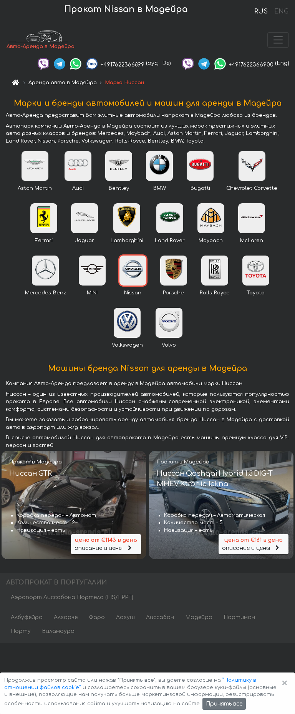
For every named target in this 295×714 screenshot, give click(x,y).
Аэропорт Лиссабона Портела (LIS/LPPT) (72, 597)
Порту (21, 631)
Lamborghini (127, 240)
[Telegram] (59, 63)
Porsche (173, 293)
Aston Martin (35, 188)
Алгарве (66, 617)
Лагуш (125, 617)
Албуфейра (27, 617)
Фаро (97, 617)
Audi (78, 188)
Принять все (224, 704)
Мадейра (198, 617)
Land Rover (170, 240)
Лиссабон (160, 617)
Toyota (256, 293)
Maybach (211, 240)
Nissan (132, 293)
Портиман (239, 617)
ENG (281, 11)
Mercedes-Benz (45, 293)
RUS (261, 11)
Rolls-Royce (215, 293)
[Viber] (43, 63)
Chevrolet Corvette (251, 188)
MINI (92, 293)
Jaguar (84, 240)
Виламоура (58, 631)
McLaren (251, 240)
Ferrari (44, 240)
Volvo (169, 345)
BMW (159, 188)
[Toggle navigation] (278, 40)
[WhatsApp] (75, 63)
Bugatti (200, 188)
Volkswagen (127, 345)
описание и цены (106, 544)
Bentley (119, 188)
